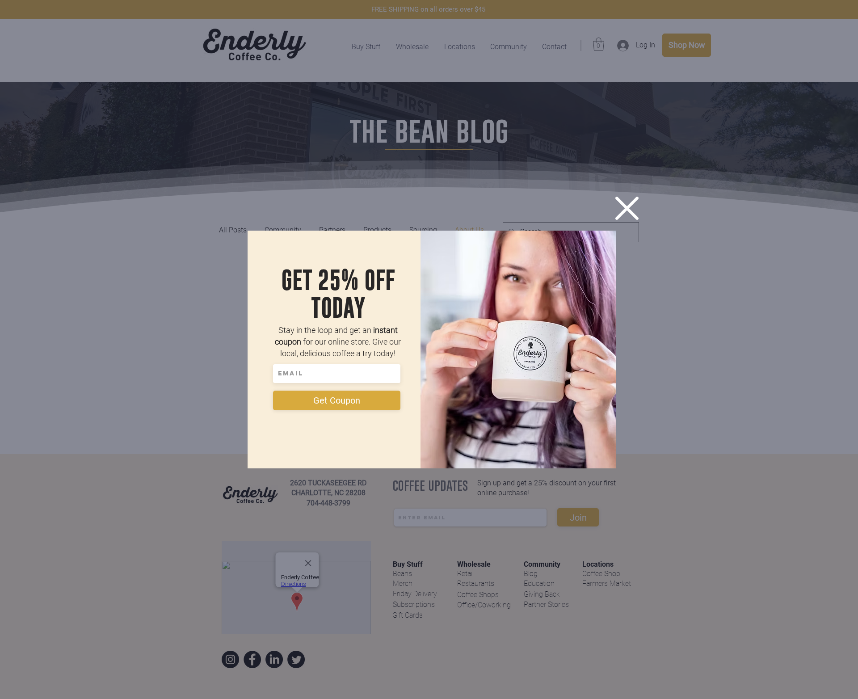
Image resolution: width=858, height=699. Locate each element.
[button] (627, 208)
